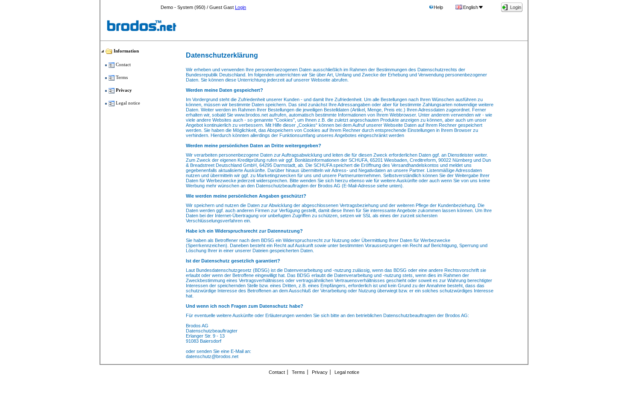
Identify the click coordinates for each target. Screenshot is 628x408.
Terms (298, 372)
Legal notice (347, 372)
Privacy (320, 372)
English (470, 7)
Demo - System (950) (183, 7)
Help (438, 7)
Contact (277, 372)
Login (240, 7)
